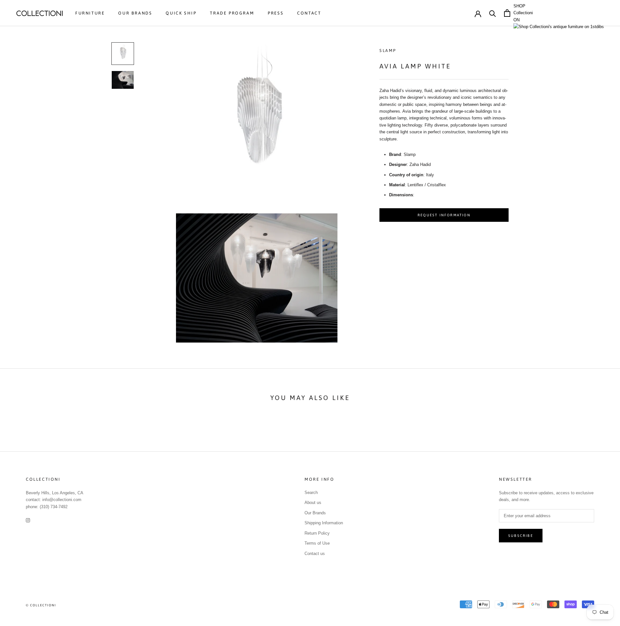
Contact (309, 13)
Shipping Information (324, 522)
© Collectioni (41, 605)
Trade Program (232, 13)
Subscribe (520, 536)
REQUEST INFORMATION (444, 215)
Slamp (387, 50)
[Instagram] (28, 520)
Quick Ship (181, 13)
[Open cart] (507, 13)
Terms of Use (317, 543)
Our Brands (135, 13)
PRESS (276, 13)
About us (313, 502)
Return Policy (317, 533)
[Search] (492, 13)
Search (311, 492)
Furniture (90, 13)
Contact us (315, 553)
